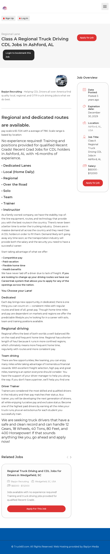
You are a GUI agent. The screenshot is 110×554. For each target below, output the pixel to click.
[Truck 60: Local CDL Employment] (51, 8)
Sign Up (9, 18)
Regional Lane (10, 34)
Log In (24, 18)
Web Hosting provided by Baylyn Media (76, 546)
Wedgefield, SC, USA (45, 481)
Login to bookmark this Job (18, 55)
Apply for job (87, 37)
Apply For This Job (36, 508)
